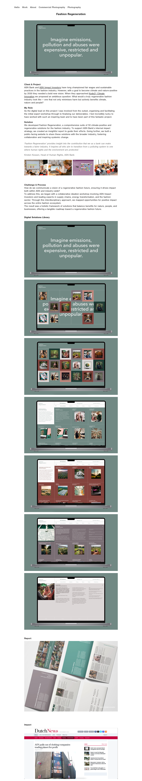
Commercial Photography (52, 7)
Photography (74, 7)
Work (25, 7)
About (33, 7)
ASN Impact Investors (50, 87)
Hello (17, 7)
